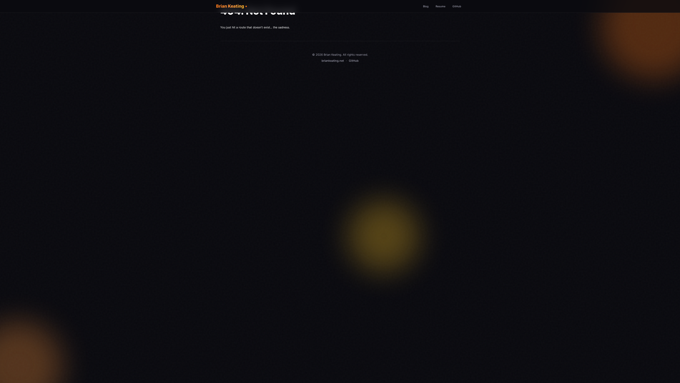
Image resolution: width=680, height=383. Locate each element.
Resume (440, 6)
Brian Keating (230, 6)
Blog (426, 6)
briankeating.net (333, 60)
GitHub (456, 6)
